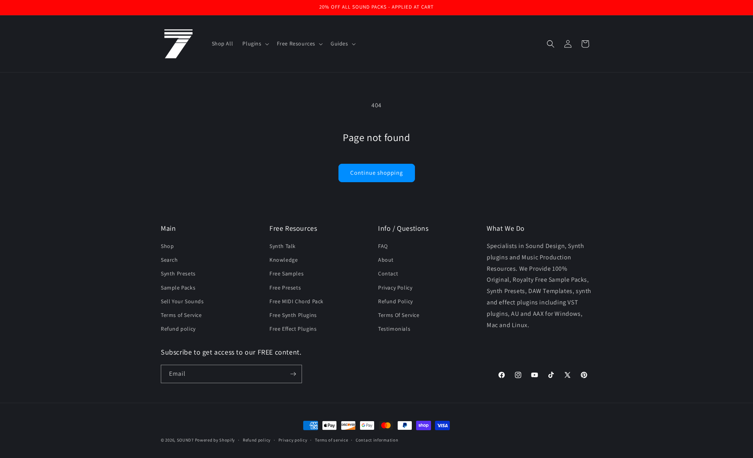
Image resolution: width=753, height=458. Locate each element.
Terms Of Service (399, 315)
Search (169, 259)
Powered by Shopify (215, 440)
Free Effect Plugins (292, 328)
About (386, 259)
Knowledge (283, 259)
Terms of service (331, 440)
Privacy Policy (395, 287)
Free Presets (285, 287)
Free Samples (286, 273)
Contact (388, 273)
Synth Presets (178, 273)
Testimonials (394, 328)
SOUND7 (185, 440)
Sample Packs (178, 287)
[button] (255, 43)
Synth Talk (282, 246)
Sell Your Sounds (182, 301)
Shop (167, 246)
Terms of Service (181, 315)
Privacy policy (292, 440)
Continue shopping (376, 172)
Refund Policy (395, 301)
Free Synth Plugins (293, 315)
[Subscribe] (293, 374)
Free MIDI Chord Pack (296, 301)
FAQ (383, 246)
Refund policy (178, 328)
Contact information (377, 440)
